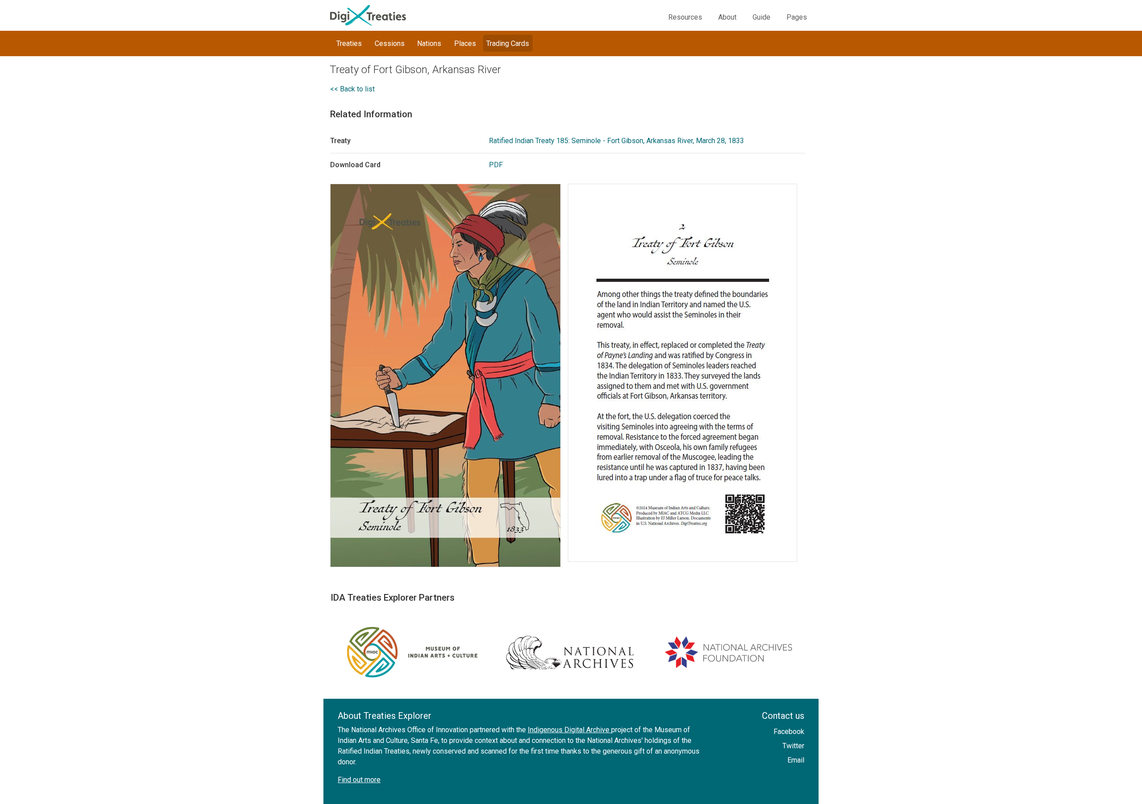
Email (795, 760)
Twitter (793, 746)
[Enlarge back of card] (686, 373)
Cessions (390, 43)
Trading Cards (507, 43)
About (727, 17)
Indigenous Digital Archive (569, 730)
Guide (761, 17)
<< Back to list (352, 89)
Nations (429, 43)
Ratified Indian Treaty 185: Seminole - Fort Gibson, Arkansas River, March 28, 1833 (616, 140)
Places (465, 43)
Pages (796, 17)
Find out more (359, 779)
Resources (685, 17)
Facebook (789, 731)
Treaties (349, 43)
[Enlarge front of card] (449, 375)
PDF (496, 165)
